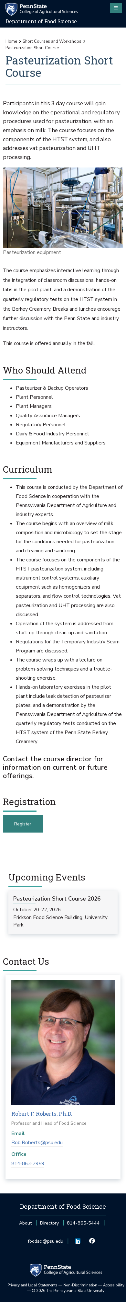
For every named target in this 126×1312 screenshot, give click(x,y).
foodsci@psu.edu (45, 1243)
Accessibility (113, 1285)
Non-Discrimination (80, 1285)
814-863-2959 (27, 1163)
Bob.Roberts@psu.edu (37, 1142)
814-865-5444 (83, 1225)
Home (11, 41)
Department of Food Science (41, 21)
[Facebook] (92, 1241)
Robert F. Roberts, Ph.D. (41, 1113)
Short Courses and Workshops (52, 41)
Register (22, 824)
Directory (49, 1223)
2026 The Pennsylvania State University (68, 1290)
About (25, 1223)
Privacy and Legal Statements (32, 1285)
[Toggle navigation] (116, 8)
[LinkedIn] (78, 1241)
